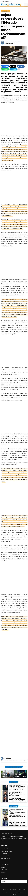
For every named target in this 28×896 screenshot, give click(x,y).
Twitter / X (4, 870)
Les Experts (5, 11)
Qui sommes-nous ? (6, 851)
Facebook (3, 867)
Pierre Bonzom (7, 758)
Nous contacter (5, 856)
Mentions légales (5, 858)
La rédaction (4, 848)
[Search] (25, 881)
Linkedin (3, 872)
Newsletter (4, 853)
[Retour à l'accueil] (11, 4)
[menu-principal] (25, 4)
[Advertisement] (14, 119)
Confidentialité (5, 891)
